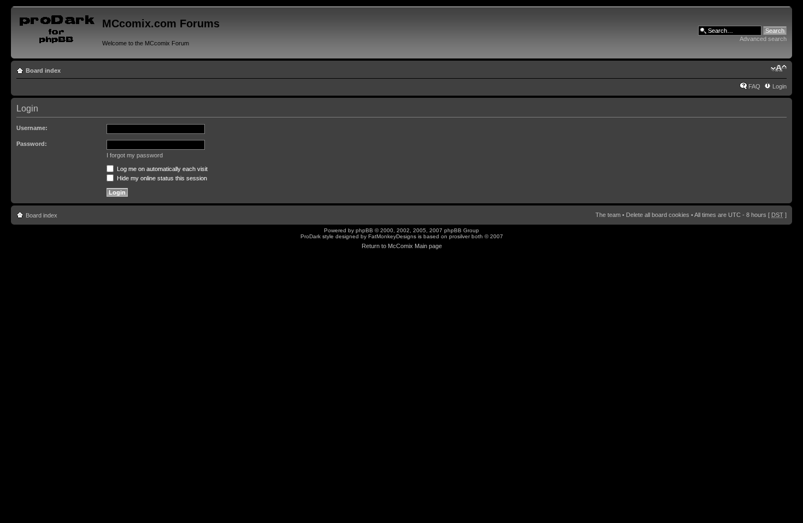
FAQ (754, 86)
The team (608, 214)
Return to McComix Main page (402, 246)
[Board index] (58, 26)
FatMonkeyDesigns (392, 236)
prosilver (459, 236)
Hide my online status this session (161, 178)
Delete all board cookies (657, 214)
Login (779, 86)
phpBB (364, 230)
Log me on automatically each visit (161, 169)
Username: (32, 128)
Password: (31, 143)
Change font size (779, 68)
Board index (43, 70)
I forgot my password (135, 155)
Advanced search (763, 39)
